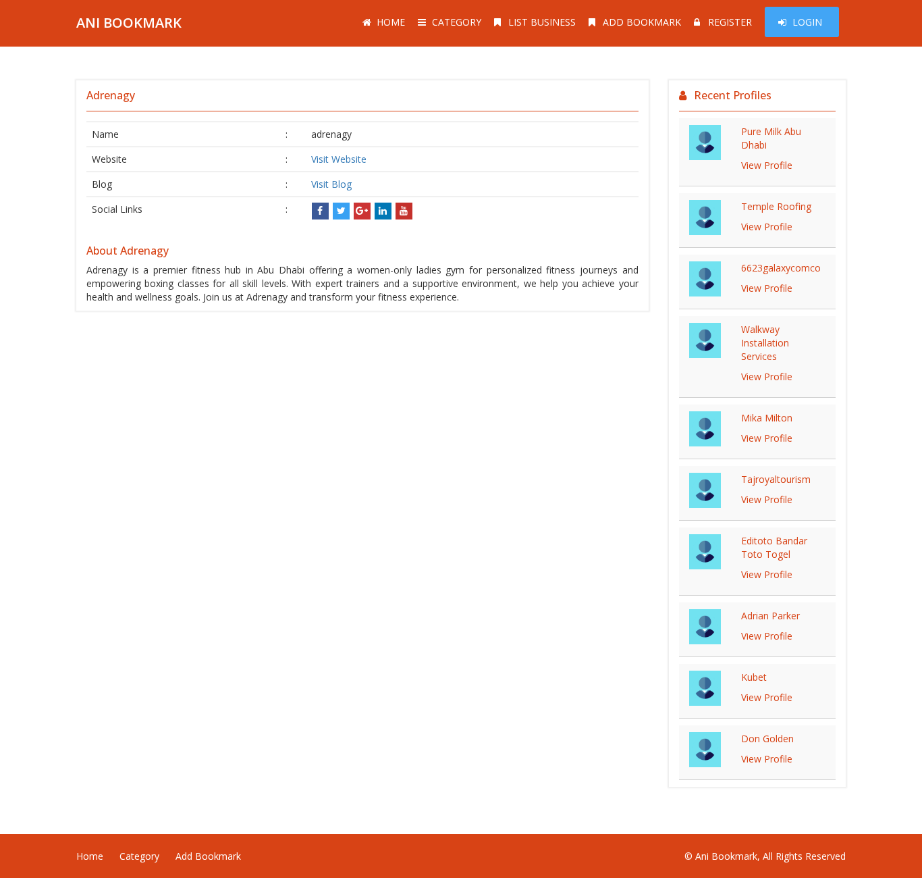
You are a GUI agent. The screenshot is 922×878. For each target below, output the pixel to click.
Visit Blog (331, 184)
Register (730, 22)
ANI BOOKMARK (129, 23)
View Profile (766, 165)
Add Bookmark (642, 22)
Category (456, 22)
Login (807, 22)
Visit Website (339, 159)
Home (391, 22)
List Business (542, 22)
